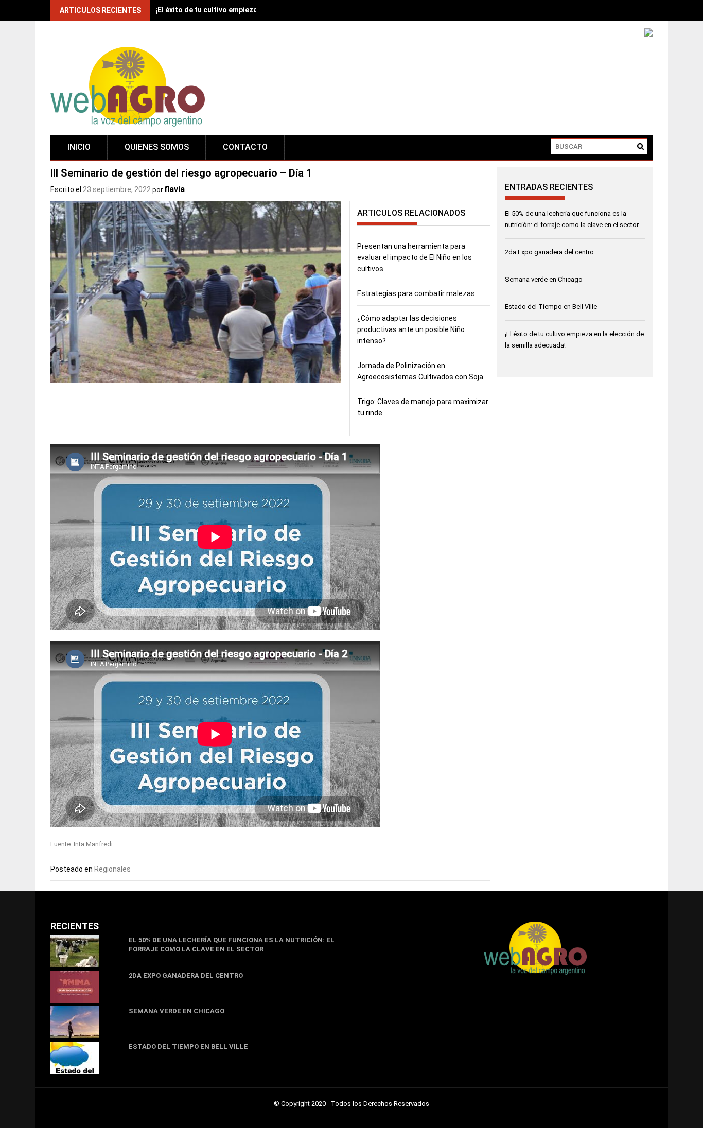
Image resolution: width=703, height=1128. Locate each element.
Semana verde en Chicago (544, 279)
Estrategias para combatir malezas (416, 293)
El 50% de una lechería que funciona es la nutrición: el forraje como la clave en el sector (232, 944)
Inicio (79, 147)
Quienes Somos (157, 147)
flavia (174, 189)
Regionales (112, 869)
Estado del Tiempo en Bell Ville (551, 306)
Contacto (245, 147)
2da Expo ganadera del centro (549, 252)
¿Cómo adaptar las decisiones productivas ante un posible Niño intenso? (411, 329)
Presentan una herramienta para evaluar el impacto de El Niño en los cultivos (414, 257)
